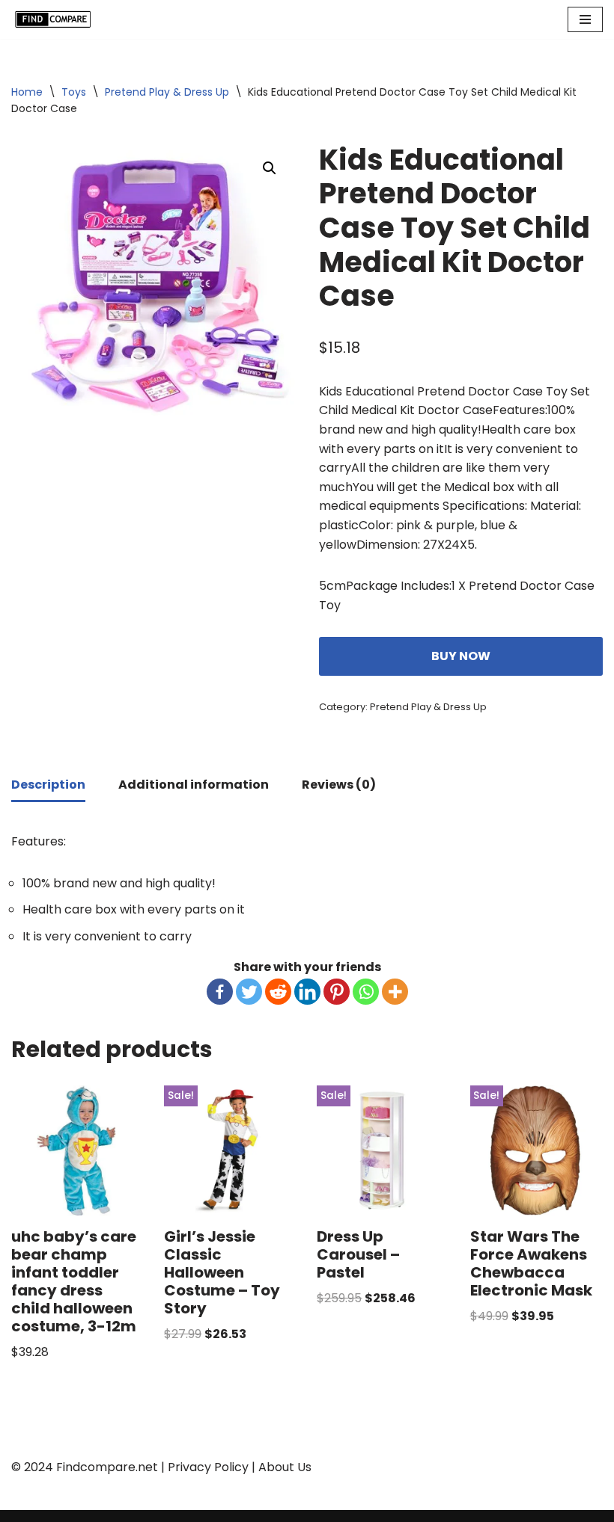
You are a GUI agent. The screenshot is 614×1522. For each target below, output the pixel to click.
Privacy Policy (208, 1467)
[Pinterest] (336, 992)
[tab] (48, 786)
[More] (395, 992)
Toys (73, 91)
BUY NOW (460, 656)
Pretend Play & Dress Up (167, 91)
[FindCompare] (56, 19)
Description (48, 784)
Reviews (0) (339, 784)
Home (27, 91)
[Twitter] (249, 992)
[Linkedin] (307, 992)
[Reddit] (278, 992)
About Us (284, 1467)
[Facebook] (220, 992)
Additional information (193, 784)
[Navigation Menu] (585, 19)
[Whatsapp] (366, 992)
